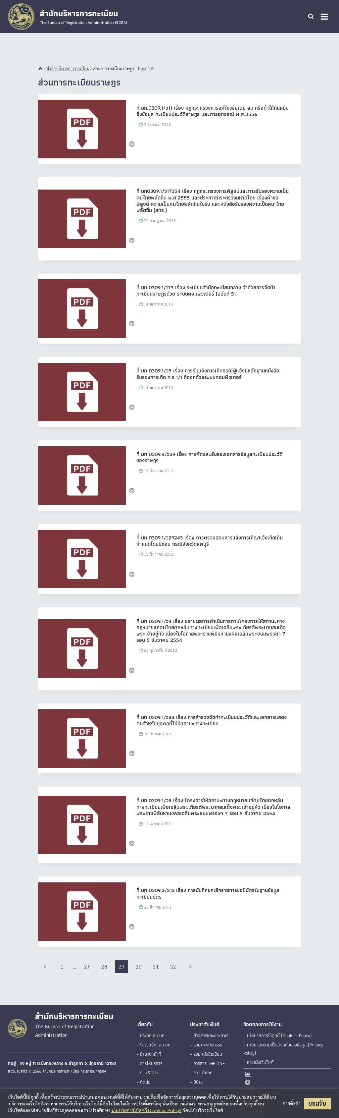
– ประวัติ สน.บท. (151, 1035)
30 (139, 966)
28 (104, 966)
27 (87, 966)
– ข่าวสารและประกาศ (209, 1035)
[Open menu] (324, 17)
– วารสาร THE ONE (207, 1063)
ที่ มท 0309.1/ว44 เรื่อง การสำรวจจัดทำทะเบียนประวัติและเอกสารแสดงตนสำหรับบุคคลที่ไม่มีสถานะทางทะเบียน (211, 720)
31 (156, 966)
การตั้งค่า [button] (292, 1103)
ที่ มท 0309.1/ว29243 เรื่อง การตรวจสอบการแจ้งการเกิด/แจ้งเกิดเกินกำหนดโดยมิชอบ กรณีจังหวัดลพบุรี (209, 540)
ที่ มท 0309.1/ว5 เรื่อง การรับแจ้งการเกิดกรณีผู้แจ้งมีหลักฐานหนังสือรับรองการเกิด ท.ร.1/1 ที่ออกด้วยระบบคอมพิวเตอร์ (207, 373)
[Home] (40, 68)
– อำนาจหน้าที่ (148, 1054)
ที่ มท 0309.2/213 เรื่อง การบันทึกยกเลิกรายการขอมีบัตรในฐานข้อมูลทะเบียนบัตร (207, 893)
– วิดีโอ (196, 1082)
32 (173, 966)
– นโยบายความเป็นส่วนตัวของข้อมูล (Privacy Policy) (283, 1049)
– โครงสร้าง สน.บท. (153, 1044)
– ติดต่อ (143, 1082)
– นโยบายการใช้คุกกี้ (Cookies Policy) (277, 1035)
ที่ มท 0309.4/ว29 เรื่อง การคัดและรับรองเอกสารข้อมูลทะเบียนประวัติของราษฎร (209, 457)
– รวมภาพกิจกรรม (206, 1044)
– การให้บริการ (149, 1063)
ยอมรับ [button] (317, 1103)
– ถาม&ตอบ (147, 1072)
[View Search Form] (311, 17)
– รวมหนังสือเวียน (206, 1054)
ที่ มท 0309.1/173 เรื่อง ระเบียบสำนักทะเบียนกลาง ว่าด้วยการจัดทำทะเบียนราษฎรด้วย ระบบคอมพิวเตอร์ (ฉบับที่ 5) (205, 290)
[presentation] (82, 129)
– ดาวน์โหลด (201, 1072)
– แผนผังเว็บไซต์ (258, 1062)
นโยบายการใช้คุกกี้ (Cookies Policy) (146, 1110)
